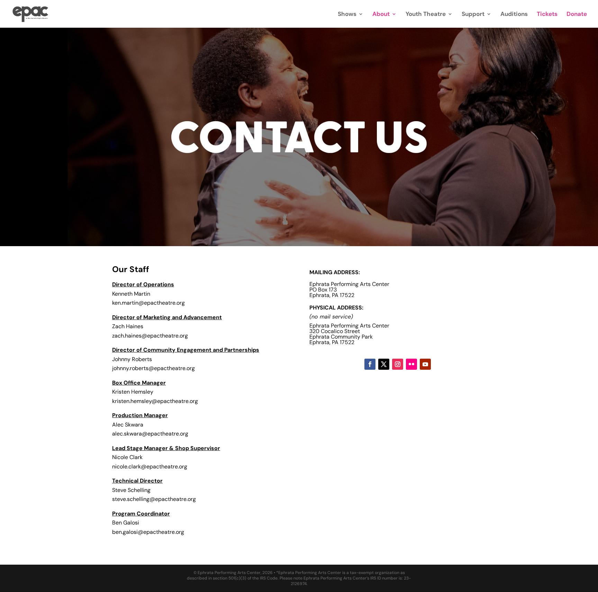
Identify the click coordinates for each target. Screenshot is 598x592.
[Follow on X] (383, 364)
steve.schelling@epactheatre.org (154, 499)
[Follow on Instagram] (397, 364)
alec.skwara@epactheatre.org (150, 433)
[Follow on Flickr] (411, 364)
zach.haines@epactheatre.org (150, 335)
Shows (347, 14)
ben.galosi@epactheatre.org (148, 532)
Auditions (514, 14)
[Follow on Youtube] (425, 364)
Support (473, 14)
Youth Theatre (426, 14)
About (381, 14)
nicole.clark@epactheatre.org (149, 466)
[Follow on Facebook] (369, 364)
